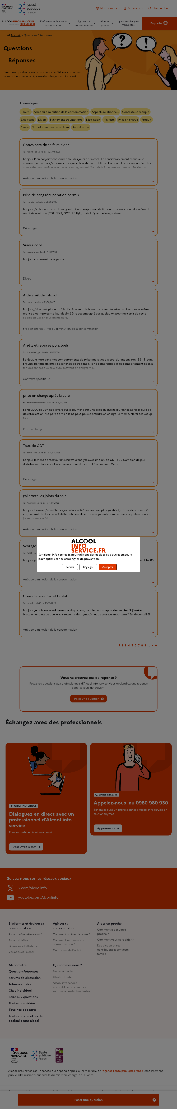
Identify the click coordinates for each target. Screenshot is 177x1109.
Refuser (70, 567)
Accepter (107, 567)
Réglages (88, 567)
